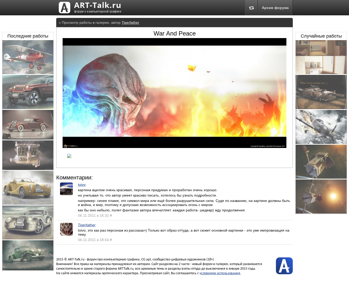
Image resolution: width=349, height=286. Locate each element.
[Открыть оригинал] (174, 147)
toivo (82, 184)
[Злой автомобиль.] (321, 108)
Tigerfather (130, 22)
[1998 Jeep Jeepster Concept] (27, 108)
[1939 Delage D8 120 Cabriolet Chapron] (27, 138)
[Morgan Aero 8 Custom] (27, 203)
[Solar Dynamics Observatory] (321, 177)
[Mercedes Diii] (27, 169)
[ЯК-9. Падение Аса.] (321, 143)
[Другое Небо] (27, 73)
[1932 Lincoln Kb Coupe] (27, 269)
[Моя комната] (321, 73)
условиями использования (220, 273)
